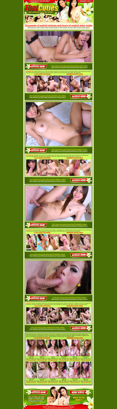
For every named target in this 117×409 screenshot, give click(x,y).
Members (45, 406)
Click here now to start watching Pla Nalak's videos (69, 224)
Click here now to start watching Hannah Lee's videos (69, 66)
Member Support (51, 406)
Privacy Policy (65, 406)
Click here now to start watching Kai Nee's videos (69, 297)
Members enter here (75, 74)
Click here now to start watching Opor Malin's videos (69, 150)
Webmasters (71, 406)
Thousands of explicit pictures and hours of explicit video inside (58, 25)
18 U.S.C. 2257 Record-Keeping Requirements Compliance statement (58, 407)
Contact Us (58, 406)
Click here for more (42, 74)
